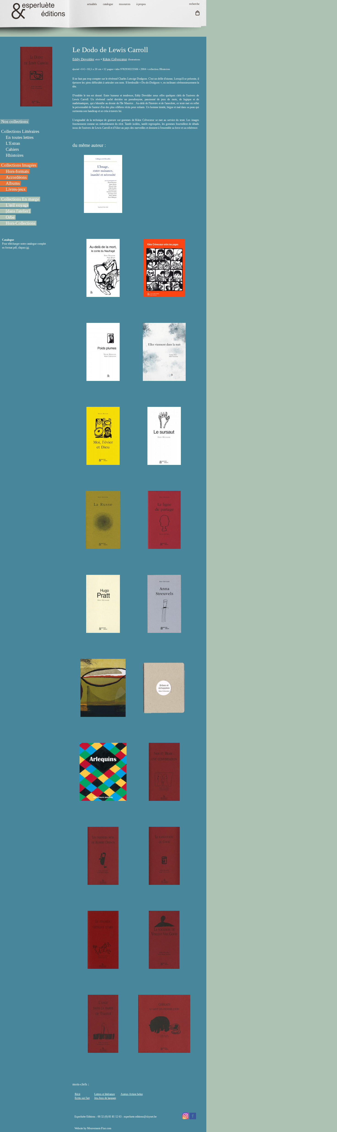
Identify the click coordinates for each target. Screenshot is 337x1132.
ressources (124, 4)
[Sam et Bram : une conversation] (164, 798)
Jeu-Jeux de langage (105, 1098)
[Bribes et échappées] (164, 714)
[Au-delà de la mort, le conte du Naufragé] (103, 294)
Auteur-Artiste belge (132, 1094)
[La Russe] (103, 546)
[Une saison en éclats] (102, 714)
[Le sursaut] (164, 462)
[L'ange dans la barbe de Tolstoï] (103, 1050)
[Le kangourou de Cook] (164, 882)
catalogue (108, 4)
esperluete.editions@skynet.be (140, 1116)
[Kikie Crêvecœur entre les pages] (164, 294)
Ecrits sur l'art (82, 1098)
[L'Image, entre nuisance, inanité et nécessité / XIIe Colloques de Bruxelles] (103, 210)
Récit (77, 1094)
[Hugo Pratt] (103, 630)
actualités (92, 4)
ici (27, 247)
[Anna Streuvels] (164, 630)
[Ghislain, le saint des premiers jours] (164, 1050)
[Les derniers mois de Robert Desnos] (103, 882)
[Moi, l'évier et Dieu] (103, 462)
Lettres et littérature (104, 1094)
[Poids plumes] (103, 378)
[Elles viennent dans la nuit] (164, 378)
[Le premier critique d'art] (103, 966)
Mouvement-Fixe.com (99, 1128)
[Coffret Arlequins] (103, 798)
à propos (141, 4)
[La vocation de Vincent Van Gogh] (164, 966)
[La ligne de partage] (164, 546)
